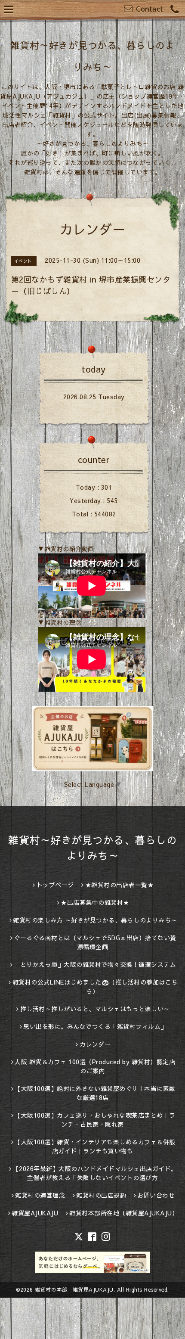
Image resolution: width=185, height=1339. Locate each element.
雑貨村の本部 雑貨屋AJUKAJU (74, 1289)
